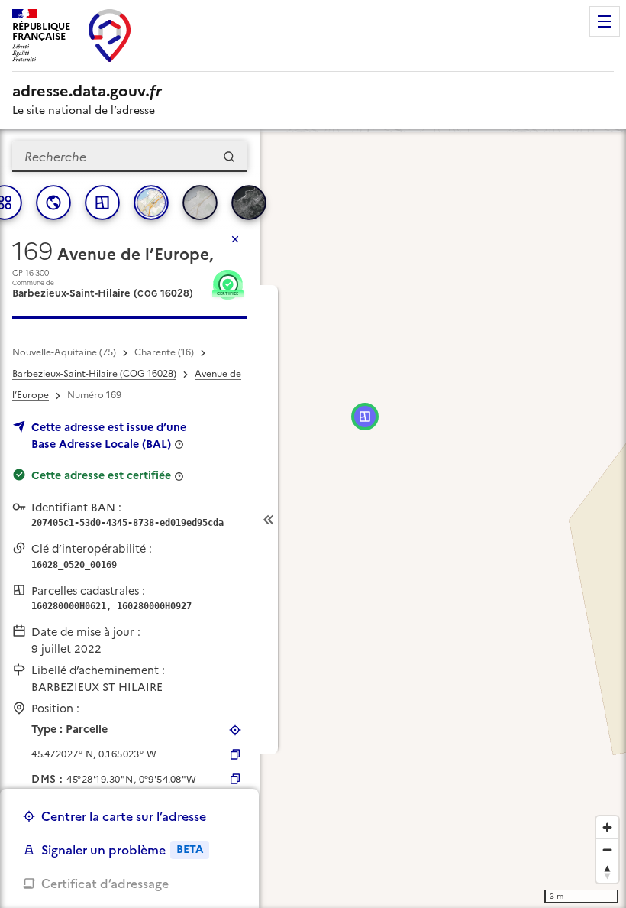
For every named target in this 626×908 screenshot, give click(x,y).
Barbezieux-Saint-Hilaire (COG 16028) (94, 374)
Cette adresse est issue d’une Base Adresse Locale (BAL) (108, 435)
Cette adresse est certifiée (101, 475)
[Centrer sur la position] (235, 730)
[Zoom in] (607, 827)
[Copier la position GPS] (235, 754)
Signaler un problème (122, 850)
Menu (604, 21)
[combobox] (129, 156)
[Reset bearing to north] (607, 872)
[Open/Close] (269, 519)
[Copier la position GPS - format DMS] (235, 779)
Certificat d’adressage (105, 883)
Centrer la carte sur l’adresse (123, 816)
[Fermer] (235, 239)
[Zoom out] (607, 849)
